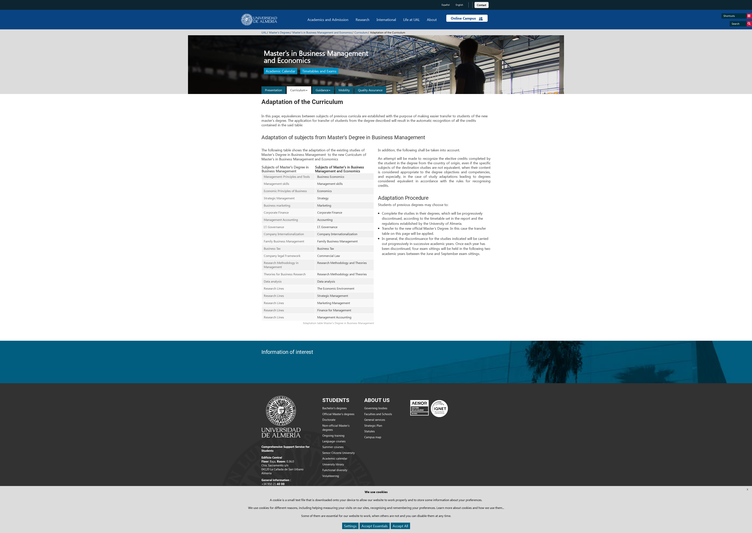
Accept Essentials (375, 525)
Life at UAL (411, 19)
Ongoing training (333, 435)
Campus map (372, 437)
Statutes (369, 431)
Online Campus (464, 18)
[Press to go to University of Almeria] (281, 416)
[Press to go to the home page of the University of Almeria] (259, 20)
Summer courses (332, 447)
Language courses (333, 441)
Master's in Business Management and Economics (322, 32)
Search (735, 23)
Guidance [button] (322, 90)
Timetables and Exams (319, 71)
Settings (350, 525)
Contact (481, 5)
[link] (482, 4)
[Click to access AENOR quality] (429, 408)
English (459, 4)
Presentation (273, 90)
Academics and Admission (327, 19)
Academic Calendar (280, 71)
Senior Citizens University (338, 453)
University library (333, 464)
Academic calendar (334, 458)
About (432, 19)
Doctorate (328, 420)
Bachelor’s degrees (334, 408)
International (386, 19)
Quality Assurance (370, 90)
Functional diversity (334, 470)
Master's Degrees (279, 32)
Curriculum (361, 32)
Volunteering (330, 476)
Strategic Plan (373, 425)
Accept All (400, 525)
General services (374, 420)
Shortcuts (729, 16)
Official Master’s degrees (338, 414)
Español (446, 4)
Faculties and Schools (378, 414)
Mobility (344, 90)
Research (362, 19)
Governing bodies (375, 408)
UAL (264, 32)
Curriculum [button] (298, 90)
